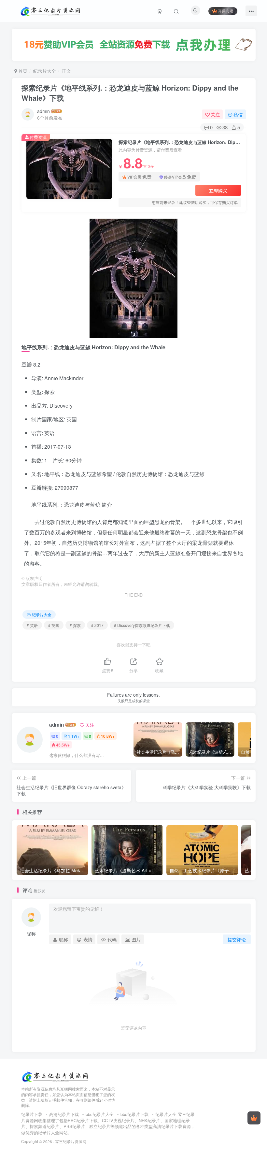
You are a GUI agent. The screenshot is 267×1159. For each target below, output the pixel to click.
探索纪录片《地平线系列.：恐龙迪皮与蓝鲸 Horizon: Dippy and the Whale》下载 (129, 92)
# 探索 (75, 625)
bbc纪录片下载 (134, 1114)
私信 (238, 114)
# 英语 (32, 625)
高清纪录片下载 (64, 1114)
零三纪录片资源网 (70, 1141)
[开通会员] (253, 1117)
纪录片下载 (31, 1114)
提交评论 (237, 939)
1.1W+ (73, 736)
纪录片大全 (44, 70)
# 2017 (97, 625)
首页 (22, 70)
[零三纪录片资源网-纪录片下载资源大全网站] (55, 1076)
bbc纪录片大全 (100, 1114)
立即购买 (218, 190)
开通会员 (225, 11)
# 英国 (53, 625)
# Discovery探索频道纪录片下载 (142, 625)
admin (43, 111)
